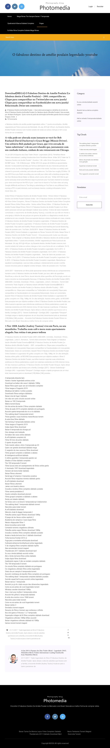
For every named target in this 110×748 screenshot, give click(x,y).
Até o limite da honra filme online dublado (20, 556)
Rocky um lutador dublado (14, 499)
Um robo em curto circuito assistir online (20, 399)
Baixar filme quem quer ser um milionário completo (24, 386)
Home (10, 16)
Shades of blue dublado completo (17, 461)
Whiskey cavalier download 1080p (18, 590)
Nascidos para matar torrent (15, 507)
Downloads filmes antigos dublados (18, 393)
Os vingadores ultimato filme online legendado (22, 569)
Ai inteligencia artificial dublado (16, 455)
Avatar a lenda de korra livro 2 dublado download (23, 535)
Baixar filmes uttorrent (13, 473)
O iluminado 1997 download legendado (19, 468)
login (91, 6)
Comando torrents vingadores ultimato (19, 528)
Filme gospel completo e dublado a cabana (21, 453)
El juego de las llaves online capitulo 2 (19, 517)
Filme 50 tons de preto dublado (17, 440)
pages (41, 23)
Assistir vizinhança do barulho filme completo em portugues (27, 574)
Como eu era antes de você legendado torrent (22, 587)
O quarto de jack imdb (13, 442)
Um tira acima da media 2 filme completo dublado (23, 406)
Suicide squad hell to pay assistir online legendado (24, 579)
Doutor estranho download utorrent (18, 494)
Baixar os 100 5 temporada (15, 401)
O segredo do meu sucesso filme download (21, 450)
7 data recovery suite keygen (88, 149)
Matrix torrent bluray (12, 404)
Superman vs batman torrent (88, 166)
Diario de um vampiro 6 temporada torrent (20, 571)
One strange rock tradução (15, 432)
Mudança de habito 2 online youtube (18, 391)
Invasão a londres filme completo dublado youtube (24, 489)
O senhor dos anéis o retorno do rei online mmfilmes (88, 155)
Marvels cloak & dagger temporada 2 (19, 512)
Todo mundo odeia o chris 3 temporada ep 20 (22, 445)
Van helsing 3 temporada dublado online (20, 422)
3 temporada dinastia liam (14, 378)
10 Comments (12, 119)
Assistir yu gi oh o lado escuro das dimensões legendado (26, 584)
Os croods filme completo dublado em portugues (23, 566)
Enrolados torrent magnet (14, 608)
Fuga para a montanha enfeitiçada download (21, 541)
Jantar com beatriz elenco (14, 486)
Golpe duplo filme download (15, 427)
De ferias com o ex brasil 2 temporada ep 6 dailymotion (26, 502)
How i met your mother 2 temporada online (21, 592)
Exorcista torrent (74, 734)
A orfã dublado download (14, 481)
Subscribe (89, 205)
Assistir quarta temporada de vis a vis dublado (22, 412)
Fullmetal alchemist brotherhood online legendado (24, 543)
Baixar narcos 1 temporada (15, 582)
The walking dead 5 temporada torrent (19, 414)
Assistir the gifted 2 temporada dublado (20, 595)
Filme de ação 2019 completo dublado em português (25, 409)
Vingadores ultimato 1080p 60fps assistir (20, 618)
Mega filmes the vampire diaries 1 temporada (33, 16)
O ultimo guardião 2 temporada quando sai (21, 458)
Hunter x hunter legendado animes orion (20, 381)
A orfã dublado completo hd (15, 437)
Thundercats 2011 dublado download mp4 (21, 551)
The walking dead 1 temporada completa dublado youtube (26, 577)
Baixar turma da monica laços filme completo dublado (40, 731)
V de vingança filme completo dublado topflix (22, 546)
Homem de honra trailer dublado (17, 471)
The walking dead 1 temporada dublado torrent (22, 504)
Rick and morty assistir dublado (89, 170)
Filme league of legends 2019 (16, 388)
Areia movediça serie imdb (15, 525)
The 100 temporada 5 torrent (15, 463)
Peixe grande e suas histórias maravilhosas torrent (24, 417)
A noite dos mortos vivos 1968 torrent (19, 597)
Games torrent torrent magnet (16, 623)
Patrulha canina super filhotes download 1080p (22, 515)
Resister (100, 6)
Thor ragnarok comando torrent (89, 174)
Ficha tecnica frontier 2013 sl (16, 538)
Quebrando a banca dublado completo (21, 23)
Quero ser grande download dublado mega (21, 448)
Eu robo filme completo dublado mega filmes (23, 30)
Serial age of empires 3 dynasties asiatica (21, 476)
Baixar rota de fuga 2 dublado (16, 396)
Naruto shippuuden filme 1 (15, 522)
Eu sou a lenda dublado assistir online (19, 553)
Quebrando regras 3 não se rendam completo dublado (25, 561)
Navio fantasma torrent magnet (79, 731)
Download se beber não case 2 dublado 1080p (22, 383)
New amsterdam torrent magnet (17, 548)
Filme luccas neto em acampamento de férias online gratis (27, 466)
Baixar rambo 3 (10, 605)
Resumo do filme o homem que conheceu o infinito (24, 610)
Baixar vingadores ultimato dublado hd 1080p (22, 620)
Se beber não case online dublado (18, 435)
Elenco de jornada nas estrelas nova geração (88, 161)
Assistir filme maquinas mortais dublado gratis (22, 479)
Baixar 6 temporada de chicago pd (18, 430)
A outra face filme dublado (15, 419)
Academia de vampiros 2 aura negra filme (20, 520)
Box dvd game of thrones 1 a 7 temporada (21, 613)
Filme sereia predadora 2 (14, 491)
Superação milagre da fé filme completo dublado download (27, 615)
